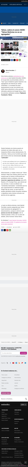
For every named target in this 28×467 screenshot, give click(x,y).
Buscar (26, 399)
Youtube (13, 363)
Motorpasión (17, 430)
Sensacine (16, 421)
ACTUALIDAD (4, 4)
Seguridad (4, 380)
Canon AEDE (17, 227)
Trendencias (4, 439)
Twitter (14, 60)
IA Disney (20, 342)
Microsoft (22, 23)
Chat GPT (14, 342)
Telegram (16, 363)
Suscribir (23, 353)
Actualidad (9, 227)
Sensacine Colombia (18, 455)
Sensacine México (18, 453)
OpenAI (4, 23)
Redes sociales (5, 383)
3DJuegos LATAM (18, 451)
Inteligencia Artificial (19, 388)
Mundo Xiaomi (5, 420)
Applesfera (4, 416)
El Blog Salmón (17, 439)
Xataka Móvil (4, 414)
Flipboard (17, 60)
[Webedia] (24, 1)
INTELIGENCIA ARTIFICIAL (16, 4)
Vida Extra (16, 414)
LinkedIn (25, 363)
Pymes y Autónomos (19, 441)
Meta (9, 23)
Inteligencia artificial (6, 377)
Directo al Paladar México (7, 457)
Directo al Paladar (5, 430)
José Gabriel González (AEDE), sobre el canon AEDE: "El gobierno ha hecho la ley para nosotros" (14, 222)
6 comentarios (6, 60)
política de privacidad (20, 356)
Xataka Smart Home (6, 418)
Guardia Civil (15, 23)
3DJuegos (16, 412)
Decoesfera (4, 441)
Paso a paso (4, 374)
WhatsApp (4, 388)
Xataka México (5, 451)
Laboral (16, 383)
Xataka (3, 412)
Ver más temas (6, 393)
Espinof (16, 423)
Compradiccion (5, 443)
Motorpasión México (19, 457)
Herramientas (17, 377)
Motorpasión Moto (18, 432)
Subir (22, 404)
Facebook (12, 60)
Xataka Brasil (4, 453)
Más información (22, 465)
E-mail (20, 60)
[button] (10, 70)
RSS (19, 363)
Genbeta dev (17, 380)
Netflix (16, 385)
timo (3, 385)
